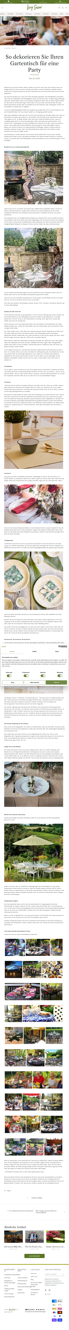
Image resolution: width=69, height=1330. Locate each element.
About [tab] (57, 651)
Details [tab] (34, 651)
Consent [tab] (11, 651)
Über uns (33, 1273)
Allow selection (34, 682)
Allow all (56, 682)
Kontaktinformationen (11, 1274)
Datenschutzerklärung (24, 1286)
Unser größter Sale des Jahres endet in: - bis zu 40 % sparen (34, 2)
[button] (59, 8)
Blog (14, 48)
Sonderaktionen (22, 1280)
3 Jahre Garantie (23, 1277)
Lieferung (7, 1277)
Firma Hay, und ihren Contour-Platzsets (29, 398)
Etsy (47, 224)
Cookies (20, 1289)
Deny (12, 682)
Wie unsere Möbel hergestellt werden (36, 1284)
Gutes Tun (34, 1276)
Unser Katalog (8, 1293)
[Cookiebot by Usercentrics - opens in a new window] (59, 646)
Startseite (7, 48)
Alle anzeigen (34, 1256)
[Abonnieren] (63, 1274)
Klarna (6, 1285)
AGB (19, 1274)
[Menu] (3, 8)
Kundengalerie (35, 1289)
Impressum (21, 1292)
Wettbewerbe (22, 1283)
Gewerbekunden (9, 1296)
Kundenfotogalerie (17, 110)
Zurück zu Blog (37, 1198)
